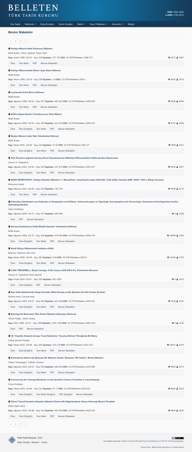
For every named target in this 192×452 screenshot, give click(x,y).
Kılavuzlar (117, 24)
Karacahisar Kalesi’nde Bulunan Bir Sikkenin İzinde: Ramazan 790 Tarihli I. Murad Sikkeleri (56, 358)
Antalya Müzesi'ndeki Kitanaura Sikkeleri (31, 48)
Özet (12, 63)
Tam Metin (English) (45, 394)
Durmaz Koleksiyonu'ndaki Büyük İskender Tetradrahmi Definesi (43, 226)
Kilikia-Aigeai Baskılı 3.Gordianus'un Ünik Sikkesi (36, 114)
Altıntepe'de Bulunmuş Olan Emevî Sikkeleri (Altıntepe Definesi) (43, 314)
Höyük (44, 442)
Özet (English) (25, 129)
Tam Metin (24, 63)
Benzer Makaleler (49, 63)
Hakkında (29, 24)
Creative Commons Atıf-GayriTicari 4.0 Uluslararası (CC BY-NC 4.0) (146, 441)
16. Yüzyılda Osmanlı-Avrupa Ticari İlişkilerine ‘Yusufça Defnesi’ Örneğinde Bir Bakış (53, 336)
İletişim (131, 24)
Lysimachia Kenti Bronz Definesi (27, 92)
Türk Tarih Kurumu (26, 438)
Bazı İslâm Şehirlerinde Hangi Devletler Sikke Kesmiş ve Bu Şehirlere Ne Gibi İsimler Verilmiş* (57, 292)
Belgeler (35, 442)
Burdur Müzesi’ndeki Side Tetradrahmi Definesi (34, 136)
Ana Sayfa (15, 24)
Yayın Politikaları (98, 24)
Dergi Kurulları (47, 24)
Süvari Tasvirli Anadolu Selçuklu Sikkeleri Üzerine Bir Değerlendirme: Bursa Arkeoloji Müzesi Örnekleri (62, 401)
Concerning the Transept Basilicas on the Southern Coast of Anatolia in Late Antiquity (54, 379)
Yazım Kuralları (65, 24)
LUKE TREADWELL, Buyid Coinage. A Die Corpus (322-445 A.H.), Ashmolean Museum (54, 270)
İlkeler (80, 24)
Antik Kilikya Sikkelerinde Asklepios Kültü (32, 248)
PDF (35, 63)
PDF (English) (65, 394)
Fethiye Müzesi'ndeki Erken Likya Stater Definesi (35, 70)
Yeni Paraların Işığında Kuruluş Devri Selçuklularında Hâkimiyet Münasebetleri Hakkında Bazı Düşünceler (64, 158)
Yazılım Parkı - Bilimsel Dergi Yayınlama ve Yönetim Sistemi (162, 447)
